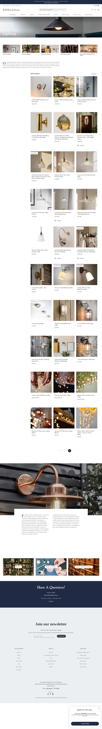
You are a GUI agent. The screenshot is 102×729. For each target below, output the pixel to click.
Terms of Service (83, 663)
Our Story (51, 652)
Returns (18, 658)
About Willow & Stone (84, 567)
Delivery (8, 5)
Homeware (22, 14)
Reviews (51, 666)
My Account (18, 669)
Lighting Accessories (66, 54)
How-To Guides (19, 661)
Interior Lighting (7, 54)
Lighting (32, 14)
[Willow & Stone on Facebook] (50, 694)
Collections (8, 29)
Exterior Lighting (26, 54)
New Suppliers (19, 666)
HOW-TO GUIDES (51, 567)
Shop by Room (77, 14)
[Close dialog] (99, 708)
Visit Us (51, 601)
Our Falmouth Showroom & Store (51, 655)
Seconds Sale (51, 663)
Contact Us (18, 652)
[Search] (41, 10)
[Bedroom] (11, 49)
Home (4, 29)
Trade (4, 5)
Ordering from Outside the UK (83, 652)
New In (56, 14)
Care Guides (18, 5)
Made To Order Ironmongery (83, 658)
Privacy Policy (83, 661)
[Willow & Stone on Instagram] (48, 694)
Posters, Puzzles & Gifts (44, 14)
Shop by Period (88, 14)
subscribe (61, 636)
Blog (51, 658)
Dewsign (65, 697)
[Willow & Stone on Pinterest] (52, 694)
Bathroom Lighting (46, 54)
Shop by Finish (65, 14)
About (12, 5)
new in (18, 567)
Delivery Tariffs (83, 655)
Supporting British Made (51, 661)
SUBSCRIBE (85, 724)
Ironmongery (13, 14)
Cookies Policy (83, 666)
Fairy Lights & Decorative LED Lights (87, 55)
